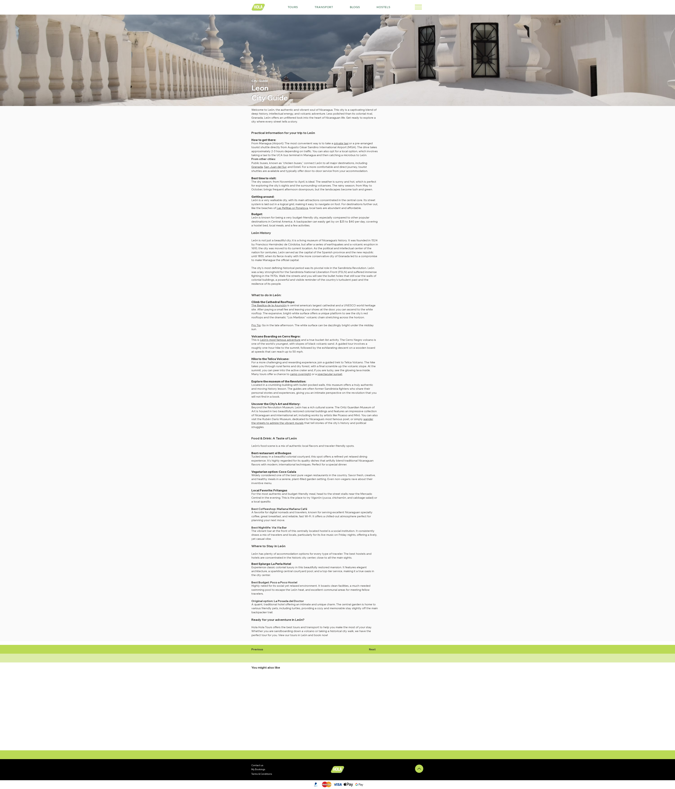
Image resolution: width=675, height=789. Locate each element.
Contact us (257, 765)
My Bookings (258, 769)
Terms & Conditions (261, 773)
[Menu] (418, 7)
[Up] (419, 769)
